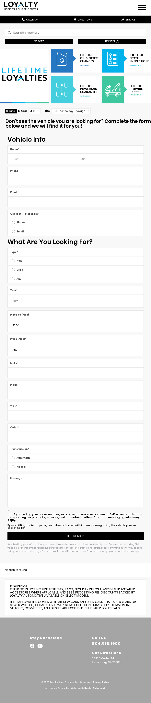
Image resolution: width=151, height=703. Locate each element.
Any (19, 278)
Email (14, 192)
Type (14, 252)
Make (14, 363)
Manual (21, 466)
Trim (13, 406)
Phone (14, 171)
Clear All (11, 111)
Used (20, 269)
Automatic (23, 458)
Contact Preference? (24, 213)
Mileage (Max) (20, 314)
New (19, 260)
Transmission (19, 449)
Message (16, 478)
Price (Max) (18, 339)
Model (15, 384)
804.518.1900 (106, 643)
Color (14, 427)
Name (14, 149)
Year (13, 290)
